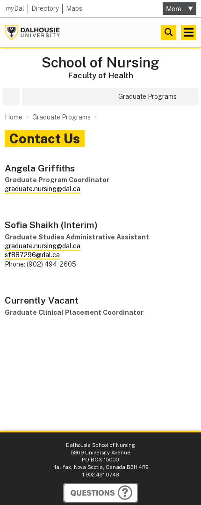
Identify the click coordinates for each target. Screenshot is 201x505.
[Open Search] (168, 32)
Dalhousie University (32, 32)
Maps (74, 8)
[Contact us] (100, 493)
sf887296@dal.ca (32, 255)
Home (13, 117)
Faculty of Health (100, 75)
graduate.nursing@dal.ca (42, 189)
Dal (15, 8)
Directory (45, 8)
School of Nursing (100, 62)
